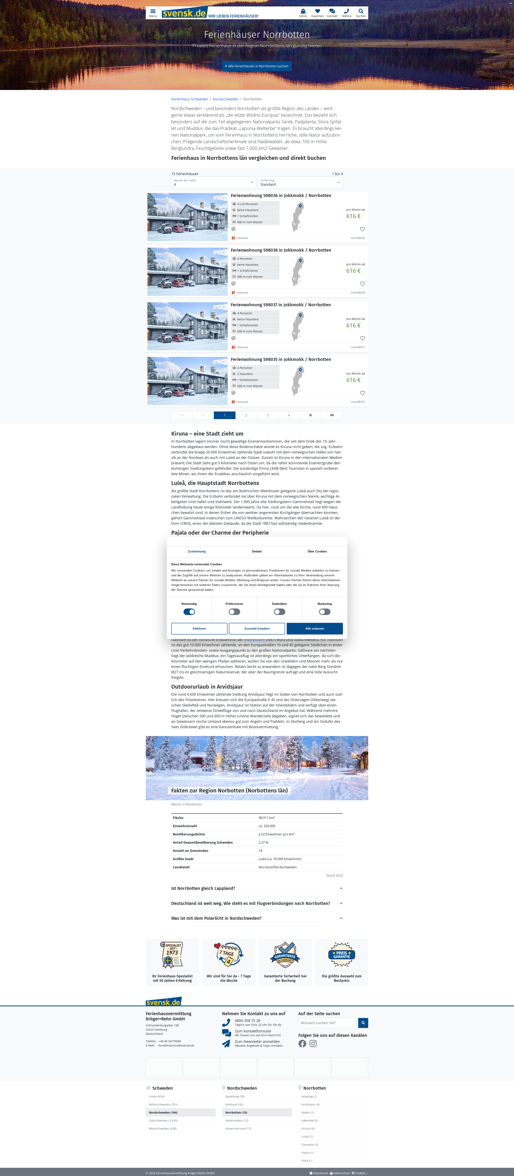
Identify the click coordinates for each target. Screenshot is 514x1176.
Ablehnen (199, 628)
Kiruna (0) (308, 1128)
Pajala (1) (308, 1153)
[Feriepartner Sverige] (164, 1067)
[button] (153, 12)
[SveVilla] (312, 1067)
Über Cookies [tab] (317, 551)
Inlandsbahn (254, 639)
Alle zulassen (314, 628)
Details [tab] (257, 551)
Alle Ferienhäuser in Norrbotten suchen (258, 66)
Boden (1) (308, 1112)
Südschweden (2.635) (163, 1120)
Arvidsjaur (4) (310, 1104)
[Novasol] (238, 1067)
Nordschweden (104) (163, 1112)
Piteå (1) (307, 1161)
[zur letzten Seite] (332, 415)
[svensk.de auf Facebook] (302, 1044)
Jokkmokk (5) (310, 1120)
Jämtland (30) (234, 1104)
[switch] (234, 612)
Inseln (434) (156, 1096)
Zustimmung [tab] (197, 551)
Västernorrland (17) (238, 1128)
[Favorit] (362, 229)
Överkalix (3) (310, 1144)
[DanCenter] (201, 1067)
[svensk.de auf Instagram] (313, 1044)
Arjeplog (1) (309, 1096)
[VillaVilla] (350, 1067)
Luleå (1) (307, 1136)
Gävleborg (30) (235, 1096)
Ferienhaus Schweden (189, 99)
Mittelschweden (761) (163, 1104)
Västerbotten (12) (236, 1120)
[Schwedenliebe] (275, 1067)
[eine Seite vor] (310, 415)
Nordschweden (226, 99)
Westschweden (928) (162, 1128)
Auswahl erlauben (257, 628)
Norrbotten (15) (236, 1112)
